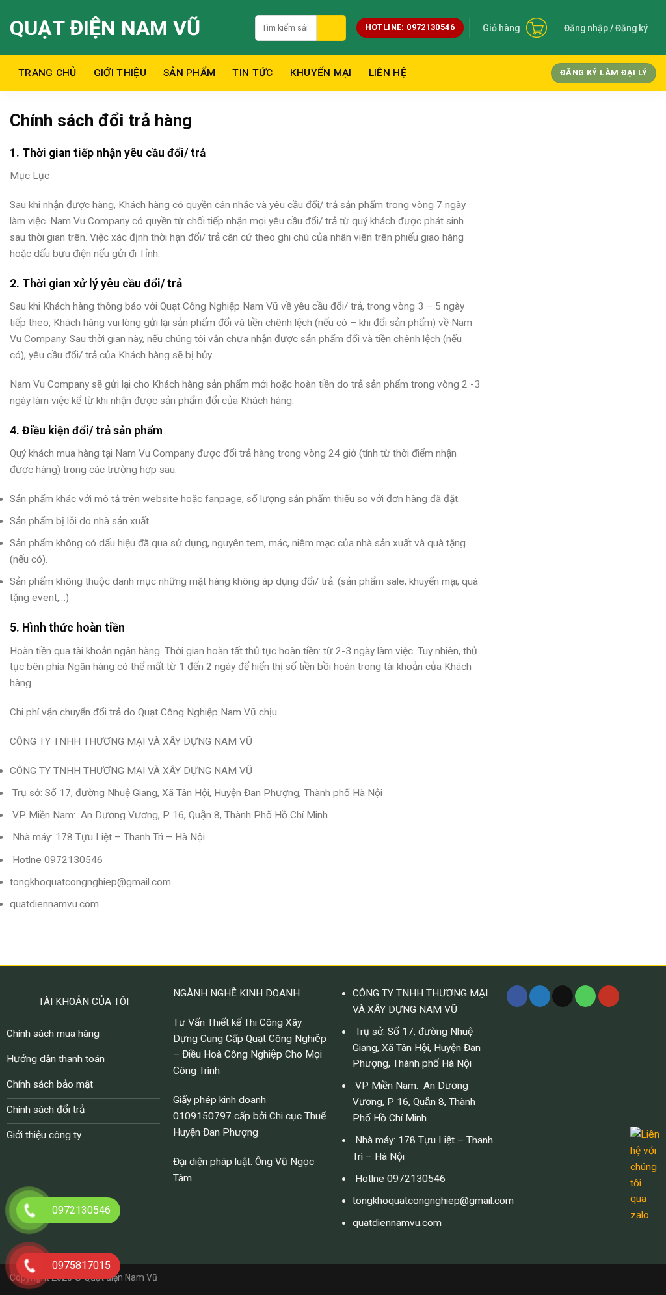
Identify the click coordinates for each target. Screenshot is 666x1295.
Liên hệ (387, 73)
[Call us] (585, 996)
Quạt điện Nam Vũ (105, 28)
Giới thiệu (120, 73)
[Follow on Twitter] (539, 996)
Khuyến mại (321, 73)
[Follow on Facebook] (517, 996)
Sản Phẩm (189, 73)
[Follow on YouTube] (608, 996)
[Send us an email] (562, 996)
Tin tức (252, 73)
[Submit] (331, 28)
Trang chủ (47, 73)
